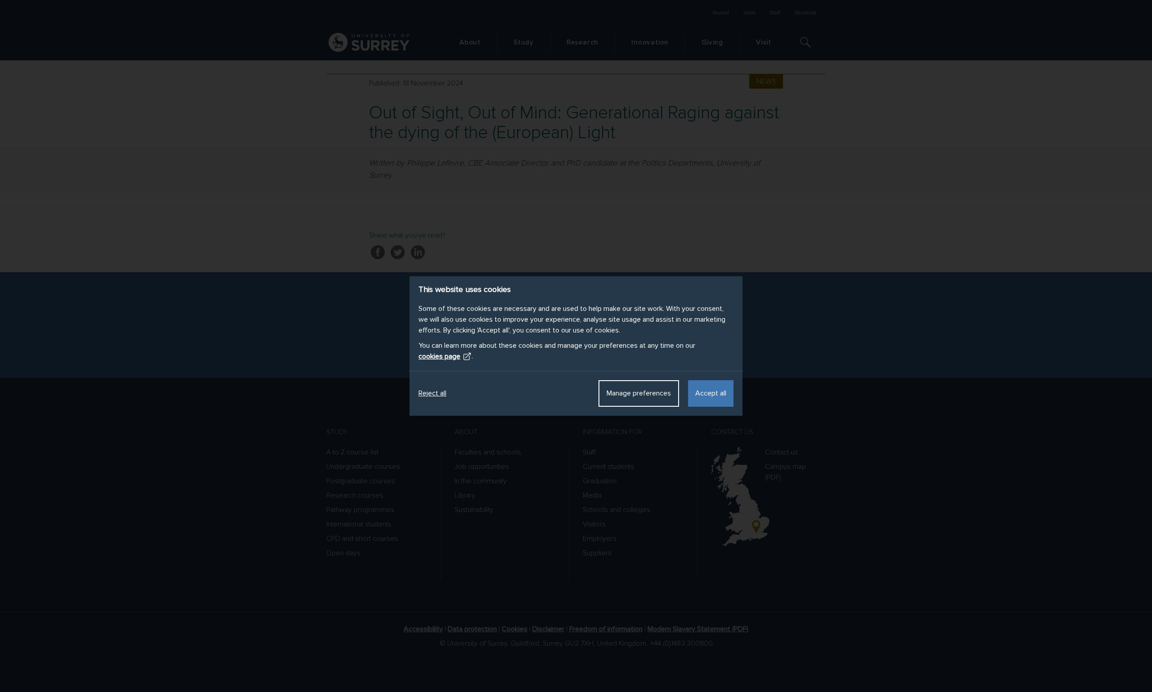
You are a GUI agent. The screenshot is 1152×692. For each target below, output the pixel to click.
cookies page (439, 356)
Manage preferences (639, 393)
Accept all (710, 393)
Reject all (432, 393)
